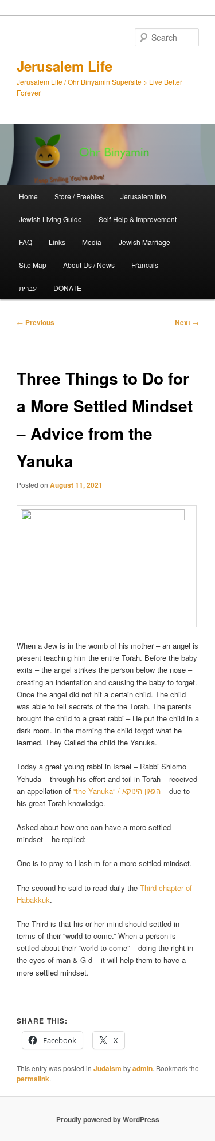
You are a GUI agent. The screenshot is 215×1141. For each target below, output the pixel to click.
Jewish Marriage (144, 242)
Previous (35, 322)
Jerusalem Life (64, 66)
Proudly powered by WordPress (107, 1119)
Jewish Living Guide (50, 219)
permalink (33, 1078)
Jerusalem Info (143, 196)
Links (57, 242)
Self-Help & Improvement (138, 219)
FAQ (25, 242)
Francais (144, 265)
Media (91, 242)
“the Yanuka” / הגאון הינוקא (117, 790)
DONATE (67, 288)
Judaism (107, 1068)
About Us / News (89, 265)
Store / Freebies (79, 196)
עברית (28, 288)
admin (142, 1068)
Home (28, 196)
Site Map (32, 265)
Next (187, 322)
